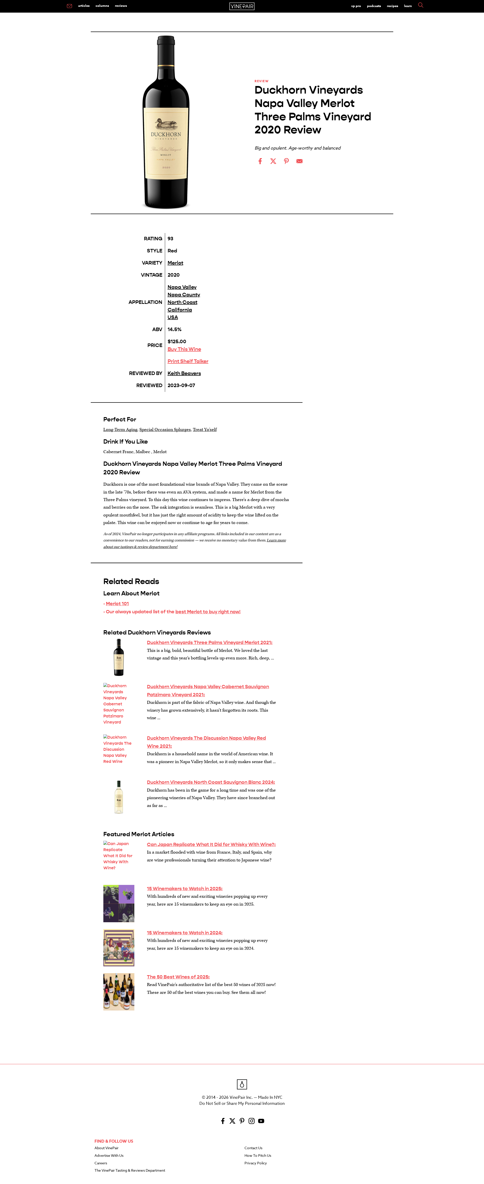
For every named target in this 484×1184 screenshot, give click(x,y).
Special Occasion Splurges (165, 429)
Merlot (175, 263)
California (180, 310)
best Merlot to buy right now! (207, 612)
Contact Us (253, 1148)
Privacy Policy (256, 1163)
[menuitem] (69, 6)
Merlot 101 (117, 604)
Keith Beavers (184, 373)
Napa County (184, 295)
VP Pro (356, 6)
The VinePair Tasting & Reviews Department (130, 1171)
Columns (102, 5)
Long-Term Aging (120, 429)
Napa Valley (182, 287)
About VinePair (106, 1148)
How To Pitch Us (258, 1156)
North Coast (182, 302)
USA (173, 317)
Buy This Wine (184, 349)
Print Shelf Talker (188, 361)
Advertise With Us (109, 1156)
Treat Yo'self (205, 429)
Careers (101, 1163)
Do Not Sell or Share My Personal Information (242, 1104)
